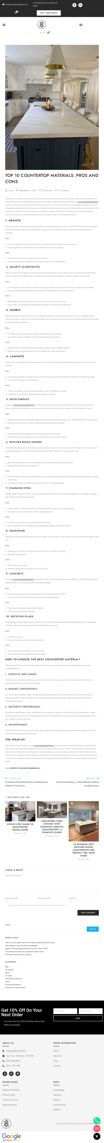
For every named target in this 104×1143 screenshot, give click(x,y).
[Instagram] (80, 5)
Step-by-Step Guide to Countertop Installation (20, 827)
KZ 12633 (8, 976)
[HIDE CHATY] (96, 1136)
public (7, 981)
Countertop (47, 190)
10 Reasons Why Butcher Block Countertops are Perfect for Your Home (84, 850)
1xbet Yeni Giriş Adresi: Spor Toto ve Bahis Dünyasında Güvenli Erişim (30, 942)
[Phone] (96, 1120)
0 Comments (63, 190)
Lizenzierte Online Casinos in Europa (18, 954)
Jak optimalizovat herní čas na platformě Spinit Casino (24, 951)
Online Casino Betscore (13, 978)
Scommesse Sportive (13, 984)
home (11, 190)
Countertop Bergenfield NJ (87, 202)
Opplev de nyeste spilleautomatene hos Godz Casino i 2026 (26, 948)
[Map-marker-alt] (17, 1073)
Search (7, 925)
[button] (4, 24)
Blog (6, 966)
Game (7, 972)
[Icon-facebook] (74, 5)
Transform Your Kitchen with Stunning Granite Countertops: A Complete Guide (52, 827)
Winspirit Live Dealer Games (15, 987)
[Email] (96, 1128)
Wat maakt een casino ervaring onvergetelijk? (21, 945)
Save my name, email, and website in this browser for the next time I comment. (37, 905)
